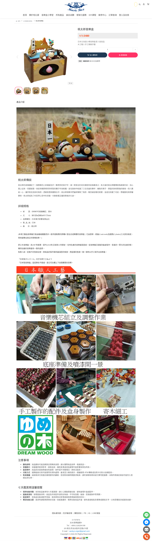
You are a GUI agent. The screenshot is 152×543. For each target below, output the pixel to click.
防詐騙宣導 (67, 513)
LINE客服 (96, 513)
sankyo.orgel (74, 531)
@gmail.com (85, 531)
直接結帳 (124, 55)
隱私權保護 (56, 513)
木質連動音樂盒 (27, 21)
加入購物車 (94, 55)
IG (89, 513)
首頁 (19, 21)
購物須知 (78, 513)
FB (85, 513)
